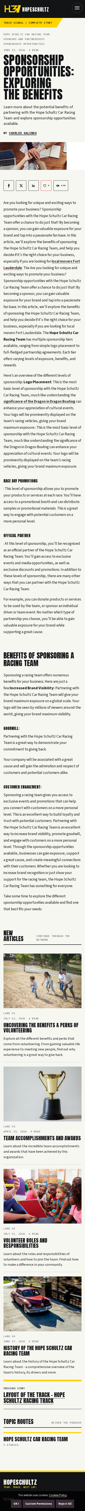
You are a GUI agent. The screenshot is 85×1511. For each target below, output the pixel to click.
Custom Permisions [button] (38, 1504)
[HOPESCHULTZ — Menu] (77, 8)
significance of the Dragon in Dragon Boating (39, 401)
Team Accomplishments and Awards (42, 1138)
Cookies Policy (58, 1495)
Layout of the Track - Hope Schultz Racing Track (34, 1398)
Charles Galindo (23, 133)
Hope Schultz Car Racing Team (35, 1439)
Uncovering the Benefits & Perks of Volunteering (40, 1027)
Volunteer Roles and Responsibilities (25, 1243)
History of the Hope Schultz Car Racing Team (37, 1350)
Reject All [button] (64, 1504)
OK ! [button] (16, 1504)
